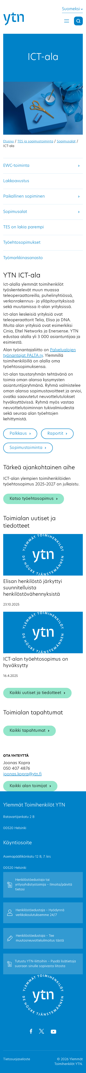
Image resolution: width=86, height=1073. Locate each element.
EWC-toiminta (16, 166)
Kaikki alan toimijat (28, 786)
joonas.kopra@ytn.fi (22, 774)
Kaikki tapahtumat (27, 731)
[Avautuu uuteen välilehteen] (31, 1032)
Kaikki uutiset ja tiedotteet (35, 693)
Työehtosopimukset (21, 243)
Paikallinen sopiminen (24, 197)
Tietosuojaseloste (16, 1059)
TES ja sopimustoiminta (35, 141)
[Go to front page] (43, 1015)
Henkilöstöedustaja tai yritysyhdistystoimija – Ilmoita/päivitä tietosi (43, 884)
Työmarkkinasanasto (23, 258)
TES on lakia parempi (23, 227)
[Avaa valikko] (66, 21)
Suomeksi (71, 9)
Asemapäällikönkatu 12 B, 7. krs (27, 856)
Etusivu (8, 141)
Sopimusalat (66, 141)
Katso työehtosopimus (32, 499)
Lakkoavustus (16, 181)
